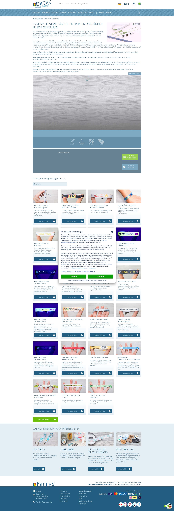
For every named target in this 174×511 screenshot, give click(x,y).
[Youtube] (121, 504)
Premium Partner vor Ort (44, 502)
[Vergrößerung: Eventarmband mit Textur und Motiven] (73, 310)
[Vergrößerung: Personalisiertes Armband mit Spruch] (45, 386)
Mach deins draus (44, 221)
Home (35, 19)
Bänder (40, 19)
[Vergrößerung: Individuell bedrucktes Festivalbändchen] (101, 196)
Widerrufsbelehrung (85, 501)
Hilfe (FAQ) (64, 501)
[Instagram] (125, 504)
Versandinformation (85, 491)
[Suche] (138, 12)
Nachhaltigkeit (65, 496)
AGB (80, 499)
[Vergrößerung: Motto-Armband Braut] (128, 272)
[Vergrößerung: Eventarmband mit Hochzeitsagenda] (45, 196)
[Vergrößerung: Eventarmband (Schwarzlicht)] (45, 310)
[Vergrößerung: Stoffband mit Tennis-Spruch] (73, 386)
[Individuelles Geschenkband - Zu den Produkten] (101, 439)
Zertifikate (74, 4)
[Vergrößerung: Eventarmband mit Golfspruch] (101, 386)
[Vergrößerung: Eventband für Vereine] (101, 348)
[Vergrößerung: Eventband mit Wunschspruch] (128, 310)
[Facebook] (139, 504)
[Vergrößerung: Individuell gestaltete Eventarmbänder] (73, 196)
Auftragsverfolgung (83, 4)
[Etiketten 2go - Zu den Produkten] (128, 439)
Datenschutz (83, 496)
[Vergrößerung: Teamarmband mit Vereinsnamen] (73, 348)
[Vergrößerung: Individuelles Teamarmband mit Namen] (128, 348)
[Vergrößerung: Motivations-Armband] (101, 310)
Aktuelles (61, 4)
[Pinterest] (130, 504)
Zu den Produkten (67, 469)
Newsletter (82, 494)
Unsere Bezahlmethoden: (133, 491)
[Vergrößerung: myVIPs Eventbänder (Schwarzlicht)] (128, 234)
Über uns (64, 491)
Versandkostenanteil (134, 482)
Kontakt (38, 491)
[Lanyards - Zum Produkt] (45, 439)
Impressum (82, 504)
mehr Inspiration (43, 420)
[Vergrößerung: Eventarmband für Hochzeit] (45, 234)
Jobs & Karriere (65, 494)
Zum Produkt (37, 469)
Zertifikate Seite (43, 49)
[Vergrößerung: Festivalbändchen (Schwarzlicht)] (45, 272)
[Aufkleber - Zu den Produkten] (73, 439)
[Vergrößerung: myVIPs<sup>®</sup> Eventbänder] (128, 196)
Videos (67, 4)
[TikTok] (134, 504)
